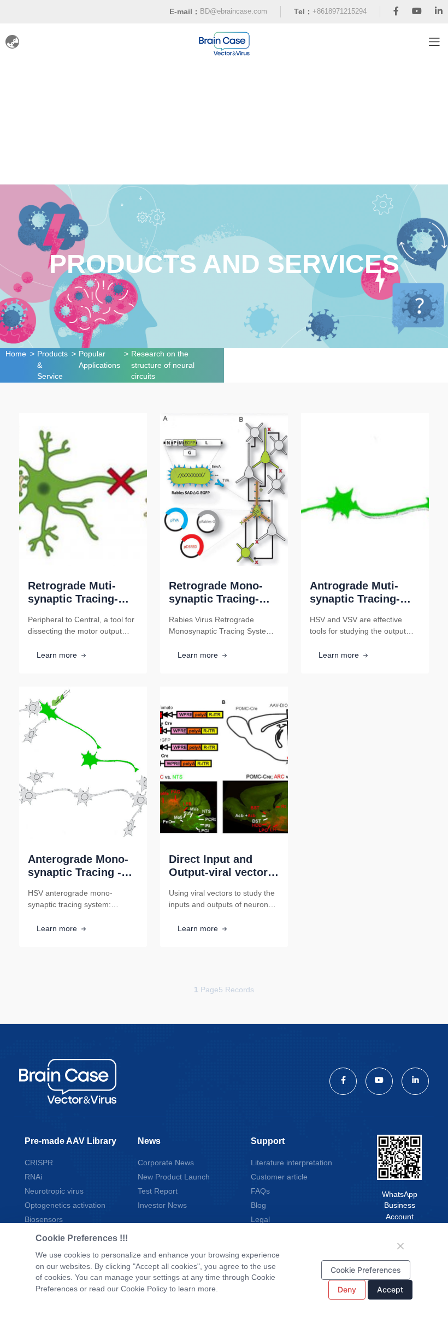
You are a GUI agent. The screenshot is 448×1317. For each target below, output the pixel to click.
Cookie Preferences (366, 1269)
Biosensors (44, 1219)
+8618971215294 (340, 11)
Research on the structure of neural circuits (162, 364)
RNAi (33, 1176)
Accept (390, 1289)
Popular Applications (99, 359)
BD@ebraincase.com (233, 11)
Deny (347, 1289)
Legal (260, 1219)
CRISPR (39, 1162)
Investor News (162, 1205)
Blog (258, 1205)
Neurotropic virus (54, 1191)
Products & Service (52, 364)
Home (15, 353)
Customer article (279, 1176)
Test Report (158, 1191)
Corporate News (166, 1162)
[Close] (400, 1246)
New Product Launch (174, 1176)
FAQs (260, 1191)
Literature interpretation (291, 1162)
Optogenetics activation (65, 1205)
